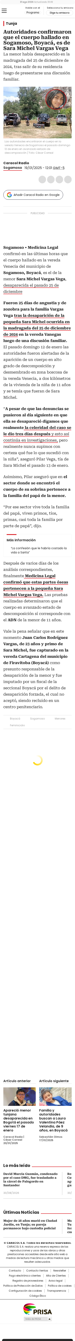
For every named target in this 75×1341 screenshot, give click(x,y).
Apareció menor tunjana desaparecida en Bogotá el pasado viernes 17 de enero (18, 1120)
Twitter (51, 179)
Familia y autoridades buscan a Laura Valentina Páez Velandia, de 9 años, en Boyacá (53, 1120)
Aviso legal (55, 1280)
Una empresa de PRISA (37, 1309)
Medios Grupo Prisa (37, 1318)
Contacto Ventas (37, 1270)
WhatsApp (68, 179)
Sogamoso (12, 167)
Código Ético (37, 1296)
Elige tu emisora (59, 13)
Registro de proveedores (27, 1280)
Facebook (42, 179)
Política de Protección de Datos (23, 1285)
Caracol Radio (14, 11)
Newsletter (59, 1270)
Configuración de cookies (25, 1290)
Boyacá (15, 718)
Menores (60, 718)
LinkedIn (59, 179)
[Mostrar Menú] (4, 11)
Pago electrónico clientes (25, 1275)
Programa (32, 12)
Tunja (11, 23)
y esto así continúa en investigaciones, (37, 433)
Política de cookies (60, 1285)
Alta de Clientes (56, 1275)
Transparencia (56, 1290)
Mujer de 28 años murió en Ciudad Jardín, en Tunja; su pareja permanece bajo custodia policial (30, 1224)
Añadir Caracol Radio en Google (37, 195)
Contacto (15, 1270)
